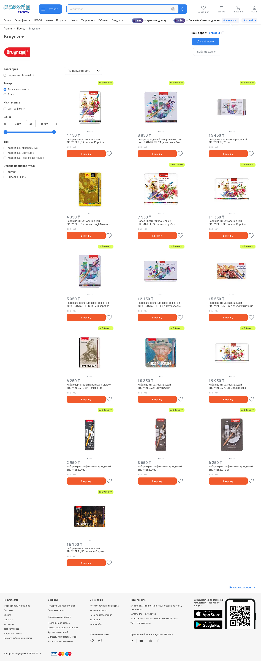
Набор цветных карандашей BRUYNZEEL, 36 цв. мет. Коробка (227, 223)
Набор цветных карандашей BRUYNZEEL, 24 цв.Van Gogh (154, 386)
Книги (49, 20)
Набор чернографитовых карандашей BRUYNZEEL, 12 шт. (231, 468)
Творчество (88, 20)
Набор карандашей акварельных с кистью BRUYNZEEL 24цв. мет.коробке (160, 141)
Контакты (8, 619)
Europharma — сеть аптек (143, 614)
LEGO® (38, 20)
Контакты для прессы (59, 623)
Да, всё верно (205, 41)
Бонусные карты (56, 610)
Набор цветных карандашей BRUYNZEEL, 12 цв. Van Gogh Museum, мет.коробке (89, 223)
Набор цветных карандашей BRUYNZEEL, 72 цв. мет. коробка (227, 386)
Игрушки (61, 20)
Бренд (21, 28)
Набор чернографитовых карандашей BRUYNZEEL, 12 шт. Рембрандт (89, 386)
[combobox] (122, 9)
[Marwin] (17, 8)
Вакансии (95, 619)
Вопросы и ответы (13, 633)
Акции (7, 20)
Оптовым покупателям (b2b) (62, 637)
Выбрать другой (206, 51)
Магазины (9, 624)
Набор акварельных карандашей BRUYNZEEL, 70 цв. (228, 141)
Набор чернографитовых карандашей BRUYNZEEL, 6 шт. (89, 468)
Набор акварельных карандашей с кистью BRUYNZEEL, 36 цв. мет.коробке (160, 304)
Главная (8, 28)
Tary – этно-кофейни (140, 623)
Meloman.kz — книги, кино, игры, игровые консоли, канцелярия (156, 608)
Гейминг (103, 20)
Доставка (8, 610)
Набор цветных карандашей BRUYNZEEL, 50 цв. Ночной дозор (86, 550)
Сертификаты (23, 20)
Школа (74, 20)
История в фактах (99, 610)
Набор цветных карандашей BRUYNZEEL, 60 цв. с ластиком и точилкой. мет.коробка (231, 304)
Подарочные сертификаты (61, 606)
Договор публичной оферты (18, 638)
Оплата (7, 615)
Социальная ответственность (63, 627)
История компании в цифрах (104, 606)
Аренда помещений (58, 632)
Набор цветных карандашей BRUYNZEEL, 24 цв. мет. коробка (156, 223)
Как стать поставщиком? (60, 641)
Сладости (117, 20)
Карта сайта (96, 624)
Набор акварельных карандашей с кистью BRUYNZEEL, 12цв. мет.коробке (89, 304)
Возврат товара (11, 629)
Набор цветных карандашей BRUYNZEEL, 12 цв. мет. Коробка (85, 141)
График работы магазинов (17, 606)
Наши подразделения (101, 615)
